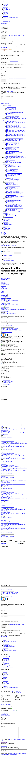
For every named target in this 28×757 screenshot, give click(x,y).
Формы (5, 649)
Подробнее (3, 439)
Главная (5, 1)
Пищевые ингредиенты (9, 646)
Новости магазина (6, 251)
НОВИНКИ (6, 220)
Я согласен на (14, 35)
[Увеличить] (14, 311)
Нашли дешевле (13, 329)
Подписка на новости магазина (8, 245)
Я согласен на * (14, 739)
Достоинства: (4, 386)
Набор (2, 296)
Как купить (6, 13)
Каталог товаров (5, 103)
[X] (7, 335)
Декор (4, 640)
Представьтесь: (4, 424)
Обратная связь (4, 713)
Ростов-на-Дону (10, 91)
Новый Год (6, 222)
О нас (4, 14)
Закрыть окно (4, 47)
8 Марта (5, 227)
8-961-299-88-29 (4, 714)
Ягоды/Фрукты (13, 180)
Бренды (5, 5)
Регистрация (6, 21)
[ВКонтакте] (1, 335)
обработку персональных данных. (17, 35)
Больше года (6, 384)
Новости (5, 10)
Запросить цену (13, 754)
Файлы (2, 307)
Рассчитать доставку (17, 330)
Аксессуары (3, 301)
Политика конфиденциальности (11, 17)
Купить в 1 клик (14, 328)
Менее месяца (6, 380)
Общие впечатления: (6, 412)
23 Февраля (6, 223)
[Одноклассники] (3, 335)
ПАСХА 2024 (6, 219)
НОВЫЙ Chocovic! (8, 229)
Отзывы (5, 8)
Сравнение (11, 441)
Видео (2, 308)
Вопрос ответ (6, 9)
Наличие (3, 305)
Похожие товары (5, 304)
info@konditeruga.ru (5, 61)
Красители (6, 644)
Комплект (3, 298)
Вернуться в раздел (5, 293)
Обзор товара (4, 295)
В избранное (4, 442)
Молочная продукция (8, 645)
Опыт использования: (6, 377)
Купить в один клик (7, 740)
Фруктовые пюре (14, 179)
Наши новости (4, 232)
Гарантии (5, 16)
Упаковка (5, 648)
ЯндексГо (3, 234)
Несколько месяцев (8, 381)
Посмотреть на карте (6, 704)
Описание (3, 299)
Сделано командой (6, 707)
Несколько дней (7, 382)
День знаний (6, 228)
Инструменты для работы (9, 641)
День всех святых (7, 224)
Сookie (13, 710)
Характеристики (5, 300)
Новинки (5, 4)
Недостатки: (4, 399)
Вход (4, 19)
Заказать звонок (4, 23)
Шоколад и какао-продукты (10, 650)
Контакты (5, 12)
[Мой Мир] (5, 335)
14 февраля (6, 226)
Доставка (5, 7)
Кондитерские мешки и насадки (11, 642)
